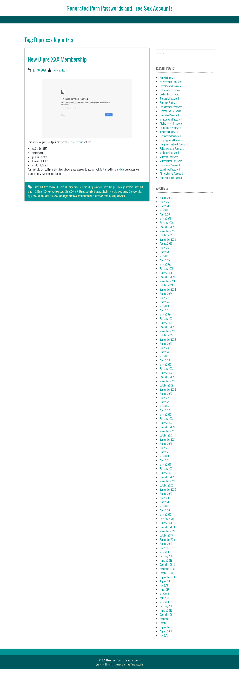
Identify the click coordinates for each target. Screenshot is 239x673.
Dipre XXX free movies (70, 187)
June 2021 (164, 452)
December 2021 (167, 427)
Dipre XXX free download (46, 187)
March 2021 (165, 464)
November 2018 (167, 569)
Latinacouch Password (170, 128)
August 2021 (166, 444)
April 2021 (164, 460)
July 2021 (164, 448)
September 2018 (168, 577)
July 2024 (164, 298)
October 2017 (166, 623)
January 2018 (166, 610)
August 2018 (166, 581)
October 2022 (166, 385)
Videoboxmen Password (171, 161)
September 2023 (168, 339)
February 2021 (166, 469)
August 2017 (166, 631)
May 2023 (164, 356)
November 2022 (167, 381)
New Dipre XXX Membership (57, 59)
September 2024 (168, 289)
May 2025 (164, 256)
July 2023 (164, 348)
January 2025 (166, 273)
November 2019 (167, 531)
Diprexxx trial (134, 191)
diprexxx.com (77, 142)
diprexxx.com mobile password (110, 196)
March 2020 (165, 514)
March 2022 (165, 414)
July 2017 (164, 635)
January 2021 (166, 473)
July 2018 (164, 585)
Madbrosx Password (169, 153)
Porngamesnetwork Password (174, 144)
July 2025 (164, 248)
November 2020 (167, 481)
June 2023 (165, 352)
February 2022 (167, 419)
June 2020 (165, 502)
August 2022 (166, 394)
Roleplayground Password (172, 148)
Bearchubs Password (170, 169)
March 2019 (165, 552)
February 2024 (167, 319)
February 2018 (166, 606)
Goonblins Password (169, 115)
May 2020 (164, 506)
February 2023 (167, 369)
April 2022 (165, 410)
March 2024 (165, 314)
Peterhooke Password (170, 90)
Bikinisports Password (170, 136)
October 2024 (166, 285)
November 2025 (167, 231)
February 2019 (166, 556)
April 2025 (165, 260)
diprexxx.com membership (81, 196)
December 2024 (167, 277)
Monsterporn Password (171, 119)
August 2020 (166, 494)
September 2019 (168, 540)
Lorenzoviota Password (170, 86)
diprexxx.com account (38, 196)
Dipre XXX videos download (50, 191)
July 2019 (164, 548)
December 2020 (167, 477)
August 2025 (166, 243)
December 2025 (167, 227)
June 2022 (165, 402)
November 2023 (167, 331)
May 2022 (164, 406)
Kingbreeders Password (171, 82)
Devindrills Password (169, 94)
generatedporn (60, 70)
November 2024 (167, 281)
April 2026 (165, 214)
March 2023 (165, 364)
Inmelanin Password (169, 132)
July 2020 (164, 498)
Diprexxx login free (103, 191)
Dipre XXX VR (71, 191)
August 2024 (166, 294)
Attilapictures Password (171, 123)
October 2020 (166, 485)
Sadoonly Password (169, 103)
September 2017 (167, 627)
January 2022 (166, 423)
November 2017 (167, 619)
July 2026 (164, 202)
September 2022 (168, 389)
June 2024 (165, 302)
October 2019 (166, 535)
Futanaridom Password (170, 111)
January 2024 (166, 323)
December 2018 (167, 564)
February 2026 (167, 223)
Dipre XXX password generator (118, 187)
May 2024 (164, 306)
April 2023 (165, 360)
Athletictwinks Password (171, 173)
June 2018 (164, 590)
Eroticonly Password (169, 98)
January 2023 (166, 373)
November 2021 (167, 431)
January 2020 (166, 523)
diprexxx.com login (59, 196)
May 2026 (164, 210)
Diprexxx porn (120, 191)
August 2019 (166, 544)
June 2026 (165, 206)
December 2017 (167, 614)
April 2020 (165, 510)
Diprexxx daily (86, 191)
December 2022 (167, 377)
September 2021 (168, 439)
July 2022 (164, 398)
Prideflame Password (170, 165)
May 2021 (164, 456)
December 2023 (167, 327)
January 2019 (166, 560)
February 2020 (167, 519)
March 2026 (165, 219)
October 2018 (166, 573)
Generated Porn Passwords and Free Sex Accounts (119, 8)
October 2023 (166, 335)
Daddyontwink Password (171, 178)
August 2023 (166, 344)
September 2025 (168, 239)
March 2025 (165, 264)
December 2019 (167, 527)
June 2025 (165, 252)
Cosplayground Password (172, 140)
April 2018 (164, 598)
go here (120, 169)
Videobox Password (169, 157)
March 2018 (165, 602)
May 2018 (164, 594)
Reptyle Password (168, 78)
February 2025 (167, 269)
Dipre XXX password (92, 187)
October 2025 (166, 235)
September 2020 (168, 489)
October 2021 (166, 435)
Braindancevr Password (171, 107)
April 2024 (165, 310)
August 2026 (166, 198)
